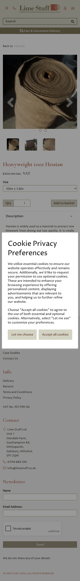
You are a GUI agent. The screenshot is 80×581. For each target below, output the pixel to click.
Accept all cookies (55, 334)
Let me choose (22, 334)
